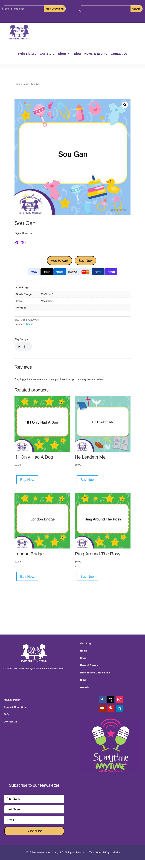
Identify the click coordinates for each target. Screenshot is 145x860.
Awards (84, 687)
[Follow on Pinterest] (110, 708)
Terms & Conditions (15, 707)
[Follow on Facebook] (102, 699)
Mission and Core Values (95, 672)
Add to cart (59, 260)
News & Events (95, 53)
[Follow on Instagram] (119, 699)
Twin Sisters (27, 53)
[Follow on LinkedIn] (119, 708)
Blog (77, 53)
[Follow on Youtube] (102, 708)
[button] (125, 105)
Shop (62, 53)
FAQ (6, 714)
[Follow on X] (110, 699)
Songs (26, 84)
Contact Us (119, 53)
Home (17, 84)
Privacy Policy (12, 699)
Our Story (47, 53)
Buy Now (85, 260)
